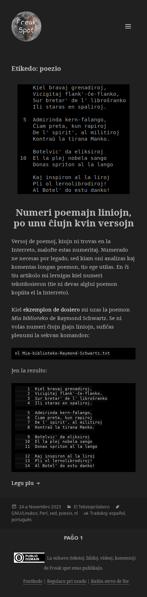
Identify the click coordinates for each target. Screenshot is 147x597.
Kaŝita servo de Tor (110, 581)
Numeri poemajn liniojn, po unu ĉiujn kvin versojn (74, 217)
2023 (56, 507)
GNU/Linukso (24, 513)
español (117, 513)
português (21, 520)
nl (76, 513)
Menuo (128, 26)
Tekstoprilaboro (94, 507)
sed (53, 513)
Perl (43, 513)
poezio (65, 513)
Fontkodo (32, 581)
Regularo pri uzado (66, 581)
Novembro (39, 507)
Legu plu (26, 482)
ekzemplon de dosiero (51, 309)
